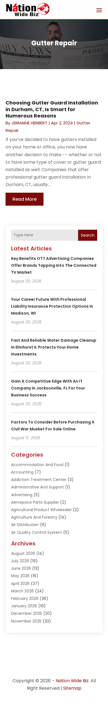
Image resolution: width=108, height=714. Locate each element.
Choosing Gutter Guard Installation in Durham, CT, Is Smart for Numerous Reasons (52, 109)
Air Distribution (25, 524)
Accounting (22, 472)
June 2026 (21, 568)
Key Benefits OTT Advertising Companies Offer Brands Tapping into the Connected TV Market (53, 265)
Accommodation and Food (37, 464)
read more (24, 199)
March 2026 (22, 591)
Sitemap (72, 688)
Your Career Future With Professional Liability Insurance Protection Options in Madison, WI (52, 306)
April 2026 (20, 583)
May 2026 (20, 576)
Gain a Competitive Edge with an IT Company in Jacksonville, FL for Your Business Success (48, 388)
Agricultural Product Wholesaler (41, 509)
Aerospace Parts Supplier (35, 502)
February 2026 (24, 598)
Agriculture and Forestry (34, 517)
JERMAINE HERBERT (29, 123)
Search (87, 235)
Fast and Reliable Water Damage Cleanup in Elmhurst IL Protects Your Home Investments (53, 347)
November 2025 (26, 621)
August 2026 (23, 553)
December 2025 (26, 613)
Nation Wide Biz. (72, 681)
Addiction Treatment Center (38, 479)
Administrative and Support (37, 487)
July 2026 (20, 561)
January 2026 (24, 606)
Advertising (21, 495)
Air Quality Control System (36, 532)
